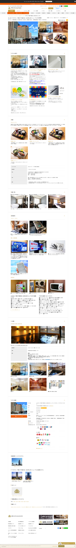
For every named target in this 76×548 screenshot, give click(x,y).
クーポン (43, 10)
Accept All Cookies (61, 546)
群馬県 (19, 501)
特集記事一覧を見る (21, 530)
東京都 (24, 501)
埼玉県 (22, 501)
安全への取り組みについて (32, 533)
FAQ (55, 6)
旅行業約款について (11, 523)
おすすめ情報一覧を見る (32, 530)
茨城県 (14, 501)
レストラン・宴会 (26, 10)
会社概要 (9, 521)
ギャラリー (57, 17)
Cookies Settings (54, 546)
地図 (54, 17)
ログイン (50, 8)
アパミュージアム (21, 533)
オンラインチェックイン (65, 8)
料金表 (48, 17)
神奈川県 (27, 501)
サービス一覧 (30, 525)
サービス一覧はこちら (15, 309)
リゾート (18, 10)
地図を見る (51, 405)
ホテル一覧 (52, 6)
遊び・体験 (50, 10)
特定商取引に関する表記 (11, 525)
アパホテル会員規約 (31, 521)
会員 (65, 10)
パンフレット (52, 17)
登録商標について (39, 448)
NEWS (58, 6)
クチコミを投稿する (63, 17)
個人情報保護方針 (21, 521)
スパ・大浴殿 (36, 10)
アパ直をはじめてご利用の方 (57, 8)
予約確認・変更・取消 (44, 8)
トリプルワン (58, 10)
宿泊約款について (21, 523)
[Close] (75, 546)
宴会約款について (31, 523)
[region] (38, 13)
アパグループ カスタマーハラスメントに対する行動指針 (12, 537)
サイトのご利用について (22, 525)
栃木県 (17, 501)
